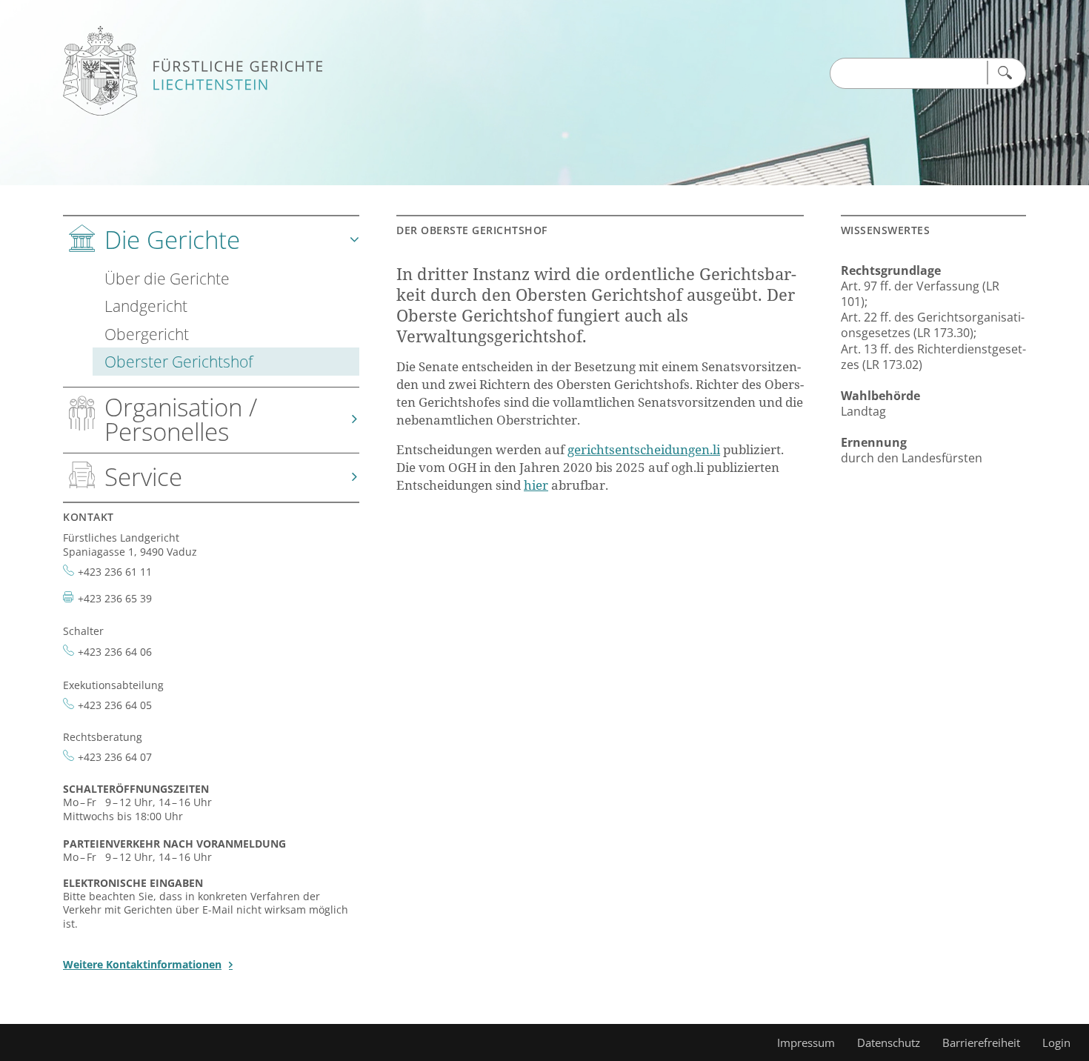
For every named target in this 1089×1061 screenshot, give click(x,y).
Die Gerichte (172, 239)
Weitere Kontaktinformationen (142, 964)
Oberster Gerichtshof (178, 361)
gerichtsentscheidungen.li (643, 449)
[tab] (211, 302)
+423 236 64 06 (115, 652)
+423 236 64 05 (115, 705)
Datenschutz (888, 1042)
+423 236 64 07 (115, 757)
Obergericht (146, 334)
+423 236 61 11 (115, 572)
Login (1056, 1042)
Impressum (806, 1042)
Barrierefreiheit (981, 1042)
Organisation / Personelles (180, 419)
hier (536, 484)
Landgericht (145, 305)
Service (143, 476)
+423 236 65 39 (115, 598)
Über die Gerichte (167, 278)
